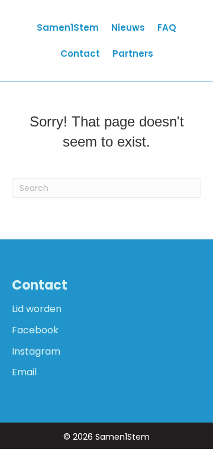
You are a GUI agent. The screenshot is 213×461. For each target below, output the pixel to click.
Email (24, 372)
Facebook (35, 330)
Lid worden (37, 309)
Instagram (36, 351)
